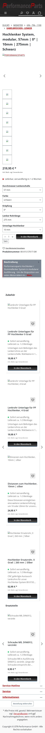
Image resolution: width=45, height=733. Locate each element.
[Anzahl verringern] (5, 236)
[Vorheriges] (4, 76)
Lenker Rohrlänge (11, 215)
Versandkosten (21, 713)
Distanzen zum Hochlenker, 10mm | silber (22, 485)
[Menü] (5, 12)
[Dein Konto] (33, 12)
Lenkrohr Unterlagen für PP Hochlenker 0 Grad (21, 333)
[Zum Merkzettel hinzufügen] (32, 323)
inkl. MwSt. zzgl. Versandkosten (12, 172)
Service (6, 691)
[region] (22, 113)
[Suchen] (21, 12)
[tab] (21, 268)
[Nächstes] (40, 76)
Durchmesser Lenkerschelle (16, 185)
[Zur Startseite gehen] (22, 5)
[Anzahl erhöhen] (12, 236)
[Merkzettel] (27, 12)
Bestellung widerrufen (22, 703)
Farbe (5, 195)
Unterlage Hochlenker (13, 225)
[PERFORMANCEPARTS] (22, 55)
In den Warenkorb (29, 236)
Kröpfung (7, 205)
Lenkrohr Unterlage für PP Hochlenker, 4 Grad (22, 409)
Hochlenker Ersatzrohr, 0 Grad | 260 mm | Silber (21, 561)
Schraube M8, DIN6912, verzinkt (20, 643)
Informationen (10, 697)
